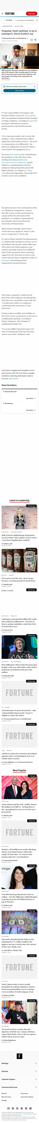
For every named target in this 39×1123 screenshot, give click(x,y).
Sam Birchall (8, 584)
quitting (19, 26)
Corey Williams (9, 762)
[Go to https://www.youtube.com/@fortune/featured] (30, 1108)
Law (3, 750)
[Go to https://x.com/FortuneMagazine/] (13, 1108)
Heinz (11, 575)
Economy (5, 936)
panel (32, 121)
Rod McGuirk (26, 719)
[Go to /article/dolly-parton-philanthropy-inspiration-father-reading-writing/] (19, 517)
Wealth (14, 616)
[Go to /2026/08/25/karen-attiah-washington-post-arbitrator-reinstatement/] (19, 736)
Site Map (4, 1100)
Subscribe (31, 13)
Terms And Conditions (27, 1097)
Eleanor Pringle (9, 995)
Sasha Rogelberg (10, 1040)
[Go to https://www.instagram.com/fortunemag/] (22, 1108)
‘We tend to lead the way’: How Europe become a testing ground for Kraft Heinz (19, 579)
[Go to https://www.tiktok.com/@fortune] (26, 1108)
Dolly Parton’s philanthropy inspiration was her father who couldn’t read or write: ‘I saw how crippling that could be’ (19, 537)
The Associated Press (11, 719)
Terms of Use (11, 1114)
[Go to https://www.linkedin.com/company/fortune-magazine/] (17, 1108)
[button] (15, 38)
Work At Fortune (6, 1097)
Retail (4, 575)
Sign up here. (13, 378)
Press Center (24, 1093)
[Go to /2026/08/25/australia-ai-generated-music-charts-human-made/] (19, 693)
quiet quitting (30, 115)
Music (8, 707)
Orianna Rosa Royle (10, 860)
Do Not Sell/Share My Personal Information (13, 1115)
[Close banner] (35, 86)
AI (2, 707)
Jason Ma (7, 950)
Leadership (7, 26)
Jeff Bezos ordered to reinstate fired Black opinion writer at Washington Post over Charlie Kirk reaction (19, 756)
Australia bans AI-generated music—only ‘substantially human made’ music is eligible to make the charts (19, 712)
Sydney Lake (8, 544)
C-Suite (5, 981)
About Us (4, 1093)
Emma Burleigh (9, 676)
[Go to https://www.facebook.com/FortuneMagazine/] (8, 1108)
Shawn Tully (18, 950)
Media (9, 750)
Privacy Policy (19, 1114)
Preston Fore (8, 630)
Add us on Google (19, 90)
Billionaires (16, 661)
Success (5, 532)
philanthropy (17, 532)
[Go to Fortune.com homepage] (10, 13)
